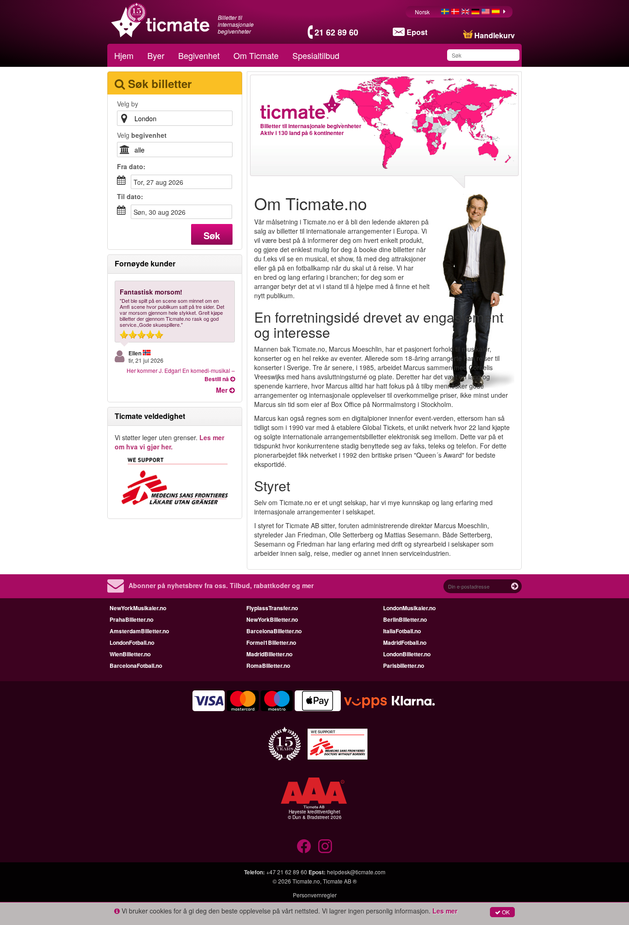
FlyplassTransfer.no (272, 608)
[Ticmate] (301, 107)
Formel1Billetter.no (271, 642)
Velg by (127, 103)
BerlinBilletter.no (405, 619)
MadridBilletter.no (269, 654)
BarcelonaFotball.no (136, 665)
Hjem (124, 55)
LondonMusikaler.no (409, 608)
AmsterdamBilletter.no (139, 631)
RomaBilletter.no (268, 665)
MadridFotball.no (404, 642)
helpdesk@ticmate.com (356, 872)
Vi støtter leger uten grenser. (169, 442)
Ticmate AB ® (340, 881)
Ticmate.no (306, 881)
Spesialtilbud (315, 55)
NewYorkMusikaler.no (138, 608)
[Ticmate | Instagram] (325, 846)
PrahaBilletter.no (131, 619)
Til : (130, 196)
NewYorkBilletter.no (272, 619)
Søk (212, 235)
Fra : (131, 166)
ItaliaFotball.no (402, 631)
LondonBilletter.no (407, 654)
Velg (142, 135)
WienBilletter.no (130, 654)
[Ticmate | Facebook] (304, 846)
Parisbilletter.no (403, 665)
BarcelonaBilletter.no (274, 631)
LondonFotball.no (132, 642)
